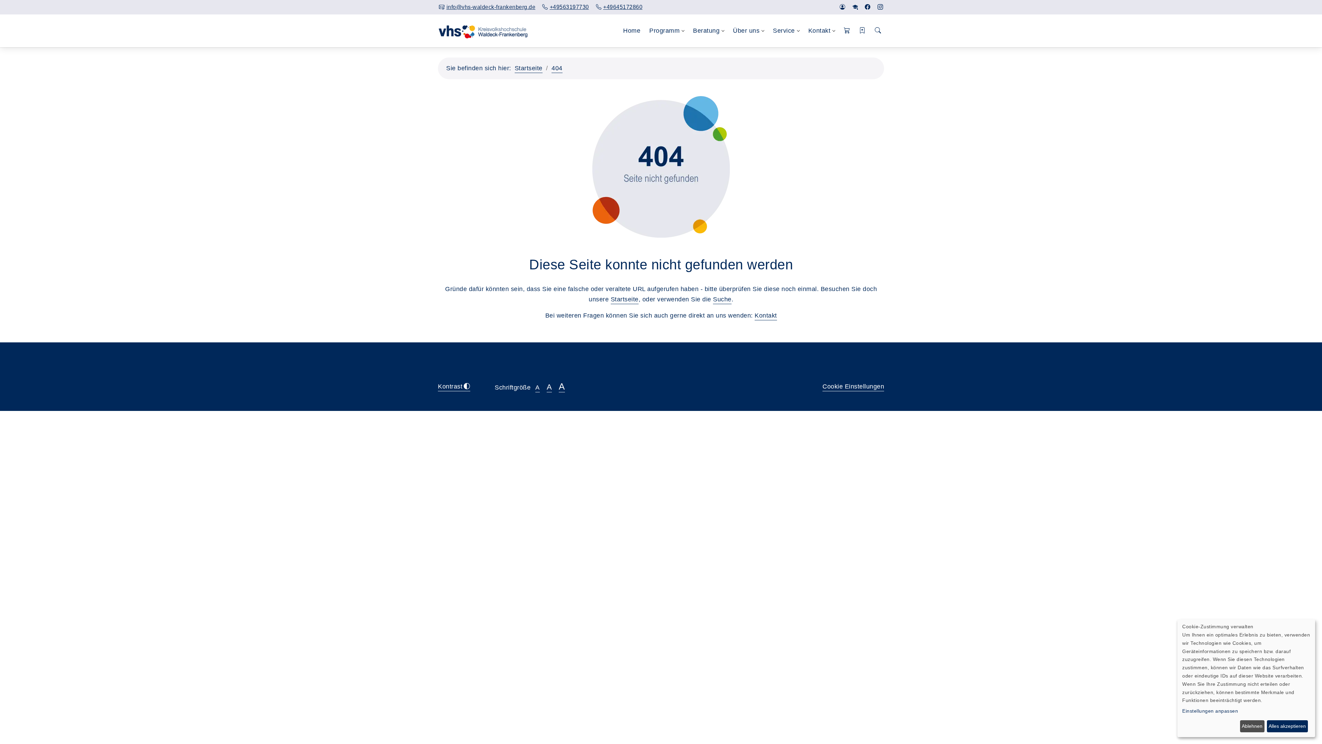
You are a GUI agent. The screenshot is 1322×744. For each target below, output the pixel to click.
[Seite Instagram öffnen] (880, 7)
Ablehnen (1252, 726)
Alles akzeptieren (1287, 726)
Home (631, 30)
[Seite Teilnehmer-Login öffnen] (843, 7)
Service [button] (784, 30)
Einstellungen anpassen (1210, 711)
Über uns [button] (746, 30)
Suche (722, 299)
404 (557, 68)
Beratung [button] (706, 30)
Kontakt (766, 315)
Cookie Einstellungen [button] (853, 386)
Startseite (529, 68)
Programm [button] (664, 30)
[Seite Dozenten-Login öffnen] (855, 7)
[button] (847, 30)
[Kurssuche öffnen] (878, 31)
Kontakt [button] (819, 30)
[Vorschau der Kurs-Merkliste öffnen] (863, 30)
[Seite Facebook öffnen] (868, 7)
